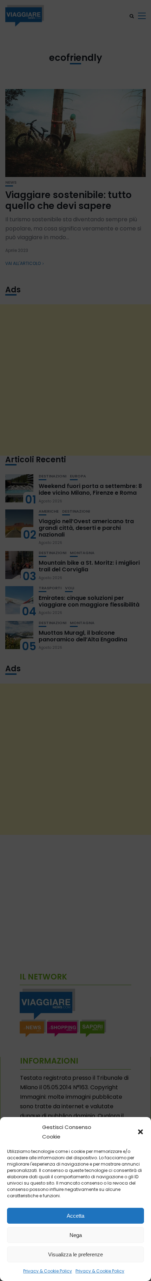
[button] (140, 1131)
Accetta (75, 1216)
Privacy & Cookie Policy (47, 1271)
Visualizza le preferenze (75, 1254)
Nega (76, 1235)
